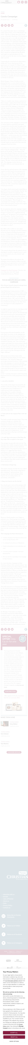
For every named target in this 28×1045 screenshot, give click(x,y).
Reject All (14, 1037)
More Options (14, 1041)
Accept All (14, 1032)
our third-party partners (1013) (13, 980)
